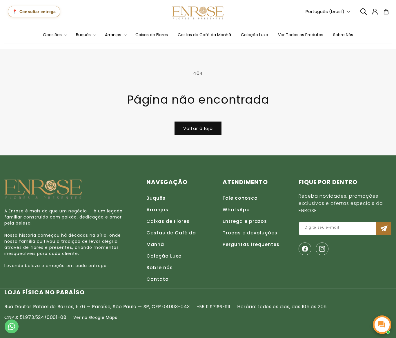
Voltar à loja (198, 128)
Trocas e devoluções (250, 232)
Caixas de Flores (168, 221)
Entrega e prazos (245, 221)
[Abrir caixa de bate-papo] (382, 324)
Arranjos (157, 209)
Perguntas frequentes (251, 244)
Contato (157, 279)
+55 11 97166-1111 (213, 307)
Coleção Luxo (164, 256)
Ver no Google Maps (95, 317)
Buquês (156, 198)
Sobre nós (159, 267)
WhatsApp (236, 209)
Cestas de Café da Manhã (171, 238)
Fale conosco (240, 198)
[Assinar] (383, 228)
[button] (54, 34)
